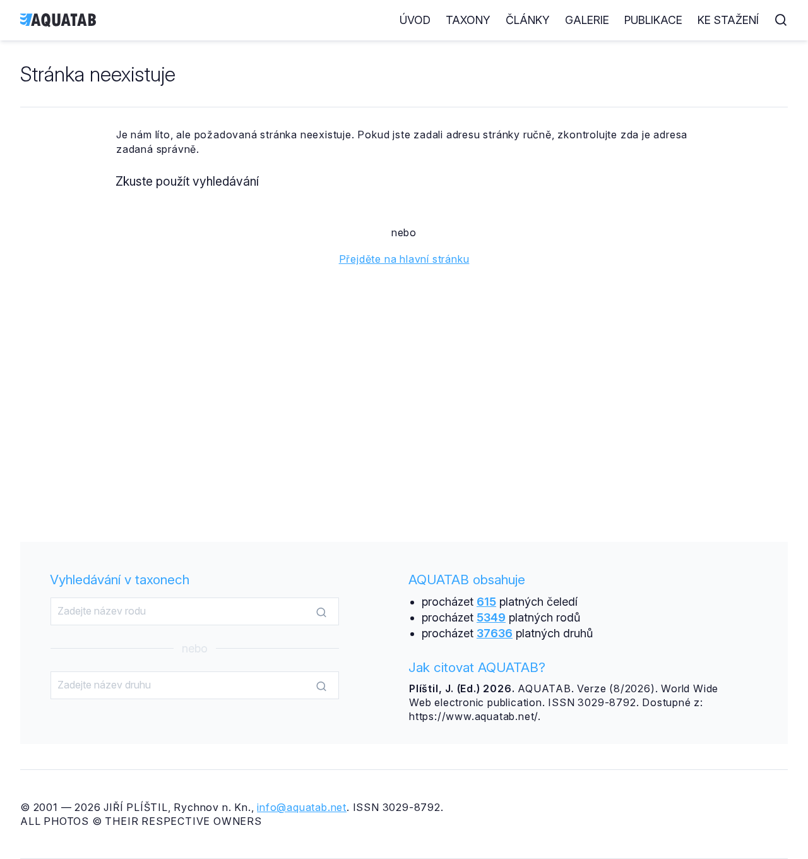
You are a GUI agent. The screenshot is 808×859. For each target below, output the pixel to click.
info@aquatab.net (302, 807)
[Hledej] (321, 612)
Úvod (415, 20)
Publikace (653, 20)
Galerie (587, 20)
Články (528, 20)
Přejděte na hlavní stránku (404, 259)
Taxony (468, 20)
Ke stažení (728, 20)
